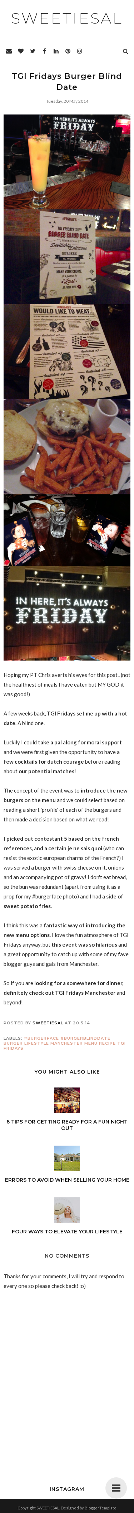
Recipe (107, 1043)
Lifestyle (36, 1043)
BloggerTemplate (100, 1508)
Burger (13, 1043)
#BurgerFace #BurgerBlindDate (67, 1038)
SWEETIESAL (67, 18)
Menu (91, 1043)
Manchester (66, 1043)
